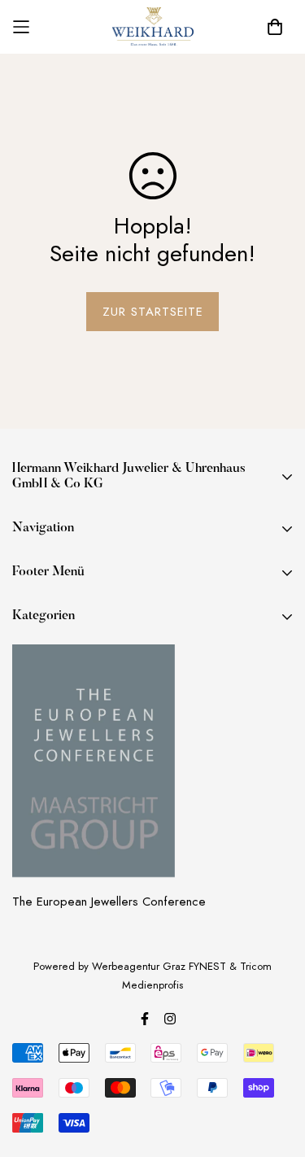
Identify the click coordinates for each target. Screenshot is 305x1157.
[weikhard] (153, 27)
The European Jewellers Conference (109, 901)
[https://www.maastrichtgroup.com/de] (93, 760)
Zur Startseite (152, 311)
